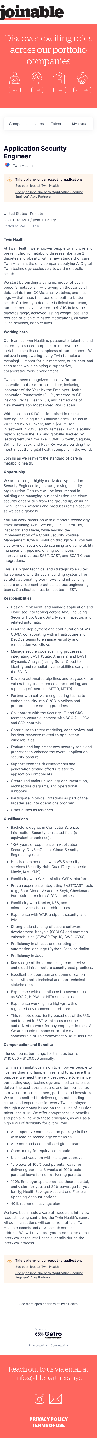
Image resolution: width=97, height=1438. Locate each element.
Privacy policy (38, 1345)
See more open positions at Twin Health (48, 1304)
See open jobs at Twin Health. (37, 185)
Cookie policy (59, 1345)
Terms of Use (48, 1425)
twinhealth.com (55, 1227)
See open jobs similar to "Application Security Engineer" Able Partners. (49, 194)
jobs (39, 123)
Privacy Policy (48, 1419)
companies (18, 123)
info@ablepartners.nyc (48, 1377)
